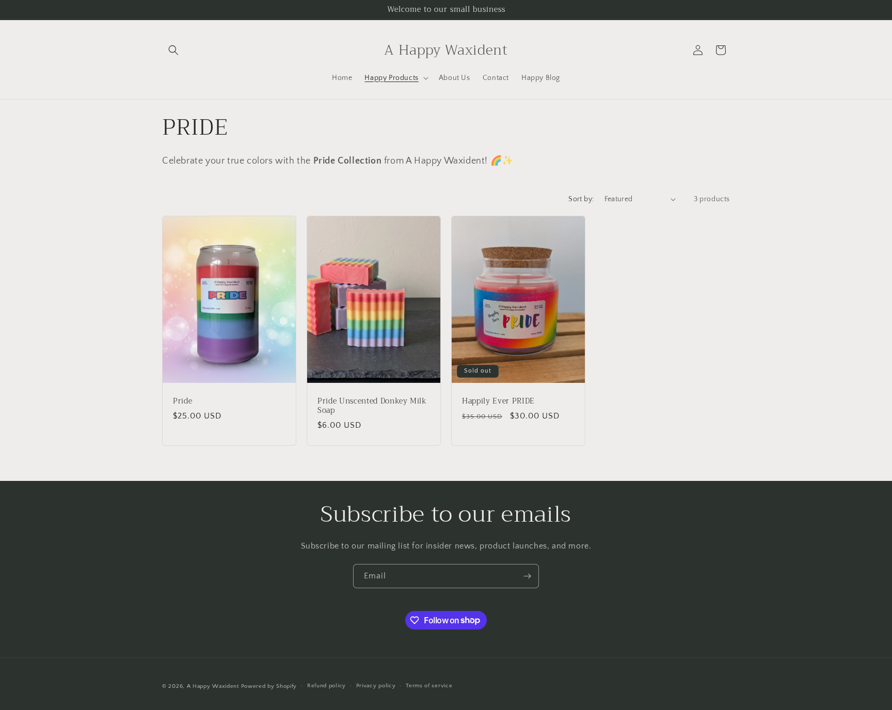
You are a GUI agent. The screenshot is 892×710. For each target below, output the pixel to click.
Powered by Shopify (269, 686)
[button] (173, 50)
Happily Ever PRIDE (498, 401)
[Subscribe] (527, 576)
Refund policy (326, 686)
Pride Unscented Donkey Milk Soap (372, 405)
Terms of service (429, 686)
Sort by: (581, 199)
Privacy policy (376, 686)
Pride (182, 401)
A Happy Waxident (213, 686)
